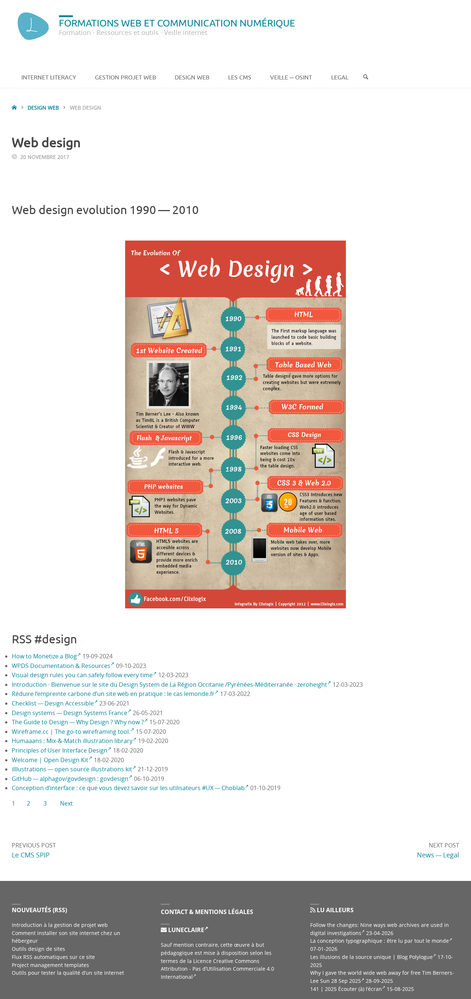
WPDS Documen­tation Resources (61, 666)
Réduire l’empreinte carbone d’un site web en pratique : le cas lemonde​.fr (113, 694)
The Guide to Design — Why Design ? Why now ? (78, 722)
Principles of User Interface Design (59, 750)
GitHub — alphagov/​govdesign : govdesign (70, 779)
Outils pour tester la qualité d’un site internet (68, 972)
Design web (43, 107)
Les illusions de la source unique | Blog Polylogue (371, 956)
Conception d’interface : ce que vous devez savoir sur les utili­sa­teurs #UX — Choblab (128, 788)
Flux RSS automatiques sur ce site (53, 956)
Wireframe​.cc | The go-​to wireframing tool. (71, 732)
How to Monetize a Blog (44, 656)
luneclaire (185, 930)
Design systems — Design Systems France (69, 713)
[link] (365, 77)
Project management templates (50, 964)
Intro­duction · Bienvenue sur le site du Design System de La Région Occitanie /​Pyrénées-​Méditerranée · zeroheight (169, 684)
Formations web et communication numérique (177, 22)
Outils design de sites (38, 948)
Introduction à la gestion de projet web (60, 924)
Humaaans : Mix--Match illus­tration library (72, 741)
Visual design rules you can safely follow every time (82, 675)
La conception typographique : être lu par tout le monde (379, 940)
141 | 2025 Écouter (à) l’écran (346, 988)
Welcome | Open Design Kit (50, 760)
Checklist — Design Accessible (53, 703)
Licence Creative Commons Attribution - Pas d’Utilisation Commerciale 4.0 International (217, 969)
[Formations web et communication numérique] (32, 26)
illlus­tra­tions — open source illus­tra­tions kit (72, 769)
